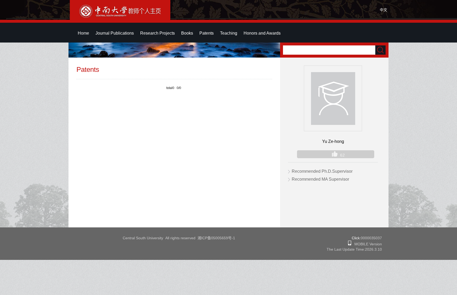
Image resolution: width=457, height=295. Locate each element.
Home (83, 33)
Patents (206, 33)
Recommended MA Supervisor (320, 179)
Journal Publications (114, 33)
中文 (383, 10)
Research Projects (157, 33)
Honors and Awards (262, 33)
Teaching (228, 33)
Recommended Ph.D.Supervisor (322, 171)
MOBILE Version (366, 244)
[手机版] (349, 244)
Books (187, 33)
